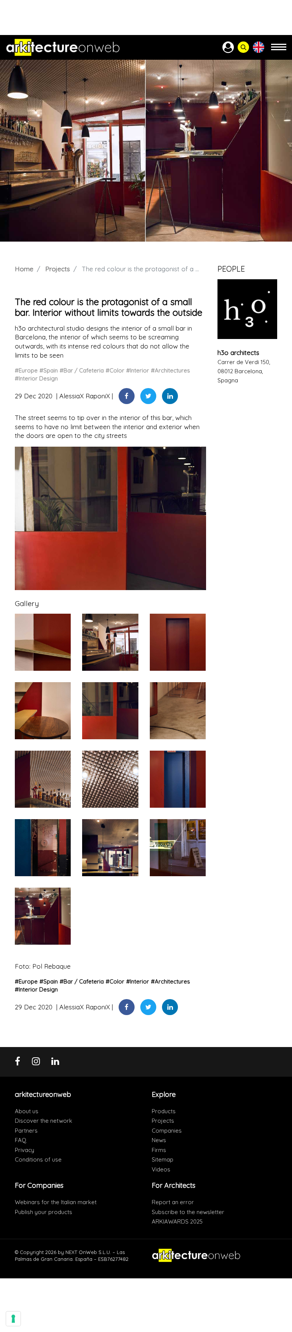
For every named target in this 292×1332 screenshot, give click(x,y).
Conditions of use (38, 1159)
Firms (159, 1150)
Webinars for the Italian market (56, 1202)
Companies (167, 1130)
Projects (57, 269)
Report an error (173, 1202)
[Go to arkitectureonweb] (63, 47)
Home (24, 269)
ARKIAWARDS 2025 (177, 1221)
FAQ (20, 1140)
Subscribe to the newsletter (188, 1212)
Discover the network (43, 1120)
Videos (161, 1169)
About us (26, 1111)
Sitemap (162, 1159)
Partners (26, 1130)
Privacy (24, 1150)
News (159, 1140)
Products (164, 1111)
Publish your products (43, 1212)
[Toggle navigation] (278, 50)
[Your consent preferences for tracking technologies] (13, 1318)
